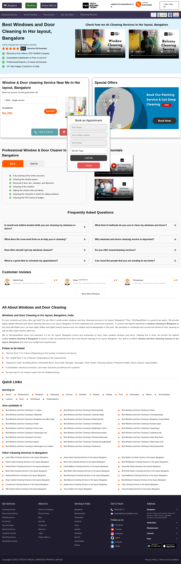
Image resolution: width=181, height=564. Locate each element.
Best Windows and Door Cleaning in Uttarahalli (24, 415)
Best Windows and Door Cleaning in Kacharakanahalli (143, 446)
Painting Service (8, 517)
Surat (21, 399)
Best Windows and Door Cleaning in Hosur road (24, 428)
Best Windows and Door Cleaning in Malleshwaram (83, 419)
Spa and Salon (68, 15)
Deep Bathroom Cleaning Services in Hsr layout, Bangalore (144, 475)
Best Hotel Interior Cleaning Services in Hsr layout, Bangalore (145, 471)
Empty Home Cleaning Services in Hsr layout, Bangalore (85, 484)
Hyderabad (54, 395)
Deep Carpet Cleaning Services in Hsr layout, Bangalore (27, 462)
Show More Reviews (90, 294)
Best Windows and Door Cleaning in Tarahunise (82, 446)
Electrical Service (8, 529)
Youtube (118, 529)
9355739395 (147, 5)
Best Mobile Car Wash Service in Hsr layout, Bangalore (143, 457)
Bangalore (39, 395)
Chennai (69, 395)
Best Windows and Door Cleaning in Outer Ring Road (142, 437)
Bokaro (149, 395)
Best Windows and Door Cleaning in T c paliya (23, 410)
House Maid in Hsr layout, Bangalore (78, 489)
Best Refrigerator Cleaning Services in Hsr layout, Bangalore (145, 462)
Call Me (89, 158)
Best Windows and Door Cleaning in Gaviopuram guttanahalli (87, 442)
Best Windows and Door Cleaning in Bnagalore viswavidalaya (145, 419)
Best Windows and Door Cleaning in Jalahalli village (84, 415)
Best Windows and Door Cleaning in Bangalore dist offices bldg (30, 419)
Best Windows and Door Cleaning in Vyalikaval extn (142, 433)
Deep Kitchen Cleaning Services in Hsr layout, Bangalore (28, 466)
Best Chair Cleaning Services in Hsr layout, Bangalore (84, 462)
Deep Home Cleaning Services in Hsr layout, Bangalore (85, 457)
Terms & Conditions (45, 510)
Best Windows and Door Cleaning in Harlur (138, 410)
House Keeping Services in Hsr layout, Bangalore (141, 489)
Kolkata (109, 395)
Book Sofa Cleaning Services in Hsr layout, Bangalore (26, 471)
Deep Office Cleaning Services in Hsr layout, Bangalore (27, 457)
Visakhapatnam (53, 399)
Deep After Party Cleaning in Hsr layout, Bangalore (141, 466)
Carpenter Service (9, 533)
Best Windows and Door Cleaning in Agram (22, 442)
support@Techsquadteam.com (126, 514)
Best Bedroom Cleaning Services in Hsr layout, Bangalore (144, 480)
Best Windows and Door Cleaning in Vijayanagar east (26, 433)
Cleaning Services (9, 15)
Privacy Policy (43, 514)
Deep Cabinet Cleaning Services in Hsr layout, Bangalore (28, 480)
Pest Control (49, 15)
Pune (121, 395)
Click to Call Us (46, 132)
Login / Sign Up (168, 5)
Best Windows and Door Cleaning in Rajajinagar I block (85, 428)
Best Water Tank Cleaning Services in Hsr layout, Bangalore (87, 471)
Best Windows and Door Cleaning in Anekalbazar (83, 424)
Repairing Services (88, 14)
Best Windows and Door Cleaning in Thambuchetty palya (86, 437)
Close (89, 165)
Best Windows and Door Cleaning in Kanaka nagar (141, 424)
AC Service (6, 521)
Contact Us (42, 525)
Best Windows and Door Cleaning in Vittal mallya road (142, 442)
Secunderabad (164, 395)
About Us (41, 529)
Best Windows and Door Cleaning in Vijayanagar (140, 428)
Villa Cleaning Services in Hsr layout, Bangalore (140, 484)
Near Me (41, 521)
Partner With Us (49, 5)
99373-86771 (119, 510)
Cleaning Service (8, 510)
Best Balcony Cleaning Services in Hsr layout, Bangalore (85, 480)
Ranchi (8, 395)
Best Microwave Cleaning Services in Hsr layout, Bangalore (86, 475)
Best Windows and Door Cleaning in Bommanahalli (83, 410)
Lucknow (9, 399)
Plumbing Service (9, 537)
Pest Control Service (10, 514)
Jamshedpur (134, 395)
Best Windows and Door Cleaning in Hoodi (22, 424)
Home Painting (31, 15)
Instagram (119, 534)
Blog (40, 517)
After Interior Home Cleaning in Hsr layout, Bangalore (26, 489)
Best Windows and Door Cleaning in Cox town (23, 437)
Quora (117, 538)
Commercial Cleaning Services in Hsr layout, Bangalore (27, 484)
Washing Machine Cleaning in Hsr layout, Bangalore (26, 475)
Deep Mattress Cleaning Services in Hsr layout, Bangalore (86, 466)
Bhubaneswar (23, 395)
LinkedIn (118, 542)
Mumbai (96, 395)
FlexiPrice (31, 5)
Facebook (119, 525)
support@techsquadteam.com (122, 5)
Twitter (117, 546)
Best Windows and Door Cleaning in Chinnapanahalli (142, 415)
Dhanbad (82, 395)
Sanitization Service (9, 541)
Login (40, 533)
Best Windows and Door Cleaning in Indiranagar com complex (29, 446)
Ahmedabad (35, 399)
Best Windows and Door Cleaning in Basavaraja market (85, 433)
